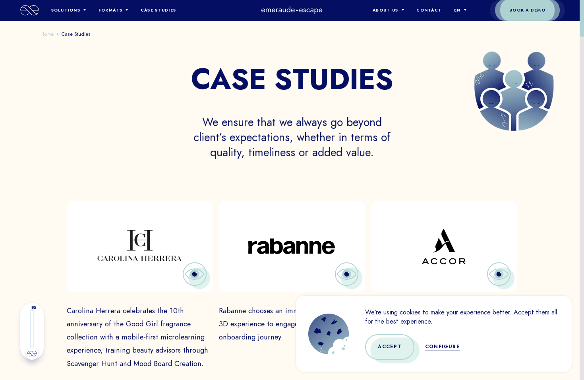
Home (47, 34)
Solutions (65, 10)
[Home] (29, 10)
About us (385, 10)
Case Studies (158, 10)
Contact (429, 10)
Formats (110, 10)
